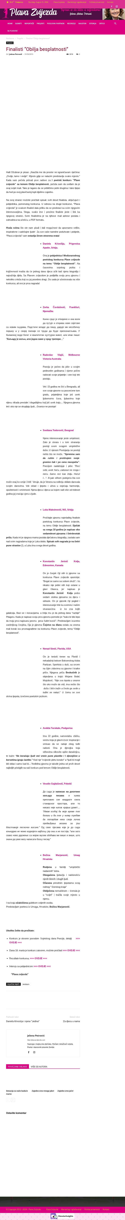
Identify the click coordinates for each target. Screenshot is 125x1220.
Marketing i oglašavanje (77, 2)
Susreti (18, 23)
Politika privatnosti (96, 2)
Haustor (82, 23)
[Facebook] (111, 6)
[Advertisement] (101, 66)
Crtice (102, 23)
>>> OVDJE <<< (71, 950)
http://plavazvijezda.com (36, 1040)
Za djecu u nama (71, 1021)
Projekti (40, 23)
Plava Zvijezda (59, 2)
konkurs (26, 984)
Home (9, 23)
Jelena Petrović (15, 54)
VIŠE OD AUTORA (39, 1066)
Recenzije (71, 23)
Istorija (92, 23)
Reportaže (29, 23)
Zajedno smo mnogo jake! (43, 1091)
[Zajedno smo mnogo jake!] (43, 1080)
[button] (115, 23)
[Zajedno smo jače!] (68, 1080)
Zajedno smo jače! (65, 1091)
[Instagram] (116, 6)
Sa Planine (12, 31)
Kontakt (110, 2)
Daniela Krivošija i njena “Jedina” (22, 1021)
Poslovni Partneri (55, 23)
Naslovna (10, 38)
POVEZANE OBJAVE (17, 1066)
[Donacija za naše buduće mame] (17, 1080)
